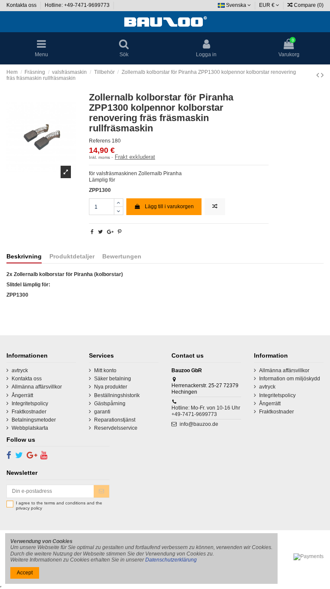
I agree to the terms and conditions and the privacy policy (59, 505)
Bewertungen (121, 256)
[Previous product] (318, 75)
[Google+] (110, 232)
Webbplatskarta (30, 428)
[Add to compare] (215, 206)
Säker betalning (112, 379)
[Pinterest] (120, 232)
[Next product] (322, 75)
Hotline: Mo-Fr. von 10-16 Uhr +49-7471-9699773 (205, 411)
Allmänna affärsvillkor (37, 387)
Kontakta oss (22, 5)
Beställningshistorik (117, 395)
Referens (99, 141)
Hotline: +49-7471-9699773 (78, 5)
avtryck (20, 370)
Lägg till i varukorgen (169, 206)
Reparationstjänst (114, 420)
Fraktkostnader (29, 412)
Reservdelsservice (116, 428)
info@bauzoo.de (199, 424)
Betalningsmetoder (34, 420)
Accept (25, 573)
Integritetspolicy (30, 404)
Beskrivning (24, 256)
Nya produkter (110, 387)
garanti (102, 412)
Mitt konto (105, 370)
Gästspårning (109, 404)
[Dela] (92, 232)
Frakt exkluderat (135, 157)
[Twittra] (100, 232)
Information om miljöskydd (289, 379)
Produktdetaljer (72, 256)
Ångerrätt (22, 395)
